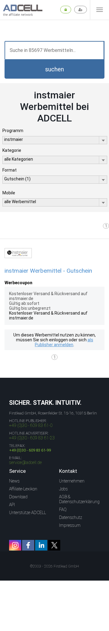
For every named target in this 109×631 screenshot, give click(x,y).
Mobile (8, 192)
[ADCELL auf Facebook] (28, 545)
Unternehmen (71, 481)
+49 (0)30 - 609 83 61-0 (30, 425)
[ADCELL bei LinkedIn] (41, 545)
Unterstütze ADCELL (27, 512)
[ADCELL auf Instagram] (15, 545)
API (12, 504)
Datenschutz (70, 517)
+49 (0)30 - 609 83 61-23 (32, 437)
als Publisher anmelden (64, 342)
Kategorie (11, 150)
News (14, 481)
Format (9, 170)
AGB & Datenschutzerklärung (79, 499)
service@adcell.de (25, 462)
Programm (12, 130)
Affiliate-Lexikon (23, 488)
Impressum (70, 525)
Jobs (63, 488)
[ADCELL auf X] (54, 545)
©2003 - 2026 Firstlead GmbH (54, 566)
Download (18, 496)
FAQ (63, 509)
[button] (54, 69)
